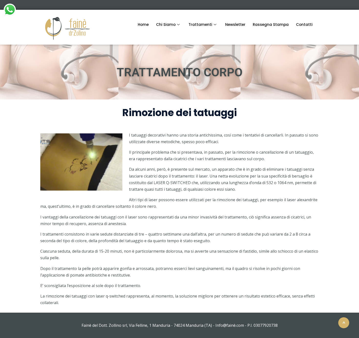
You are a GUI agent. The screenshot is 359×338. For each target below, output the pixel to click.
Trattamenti (200, 24)
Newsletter (235, 24)
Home (143, 24)
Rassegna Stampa (271, 24)
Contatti (304, 24)
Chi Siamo (166, 24)
